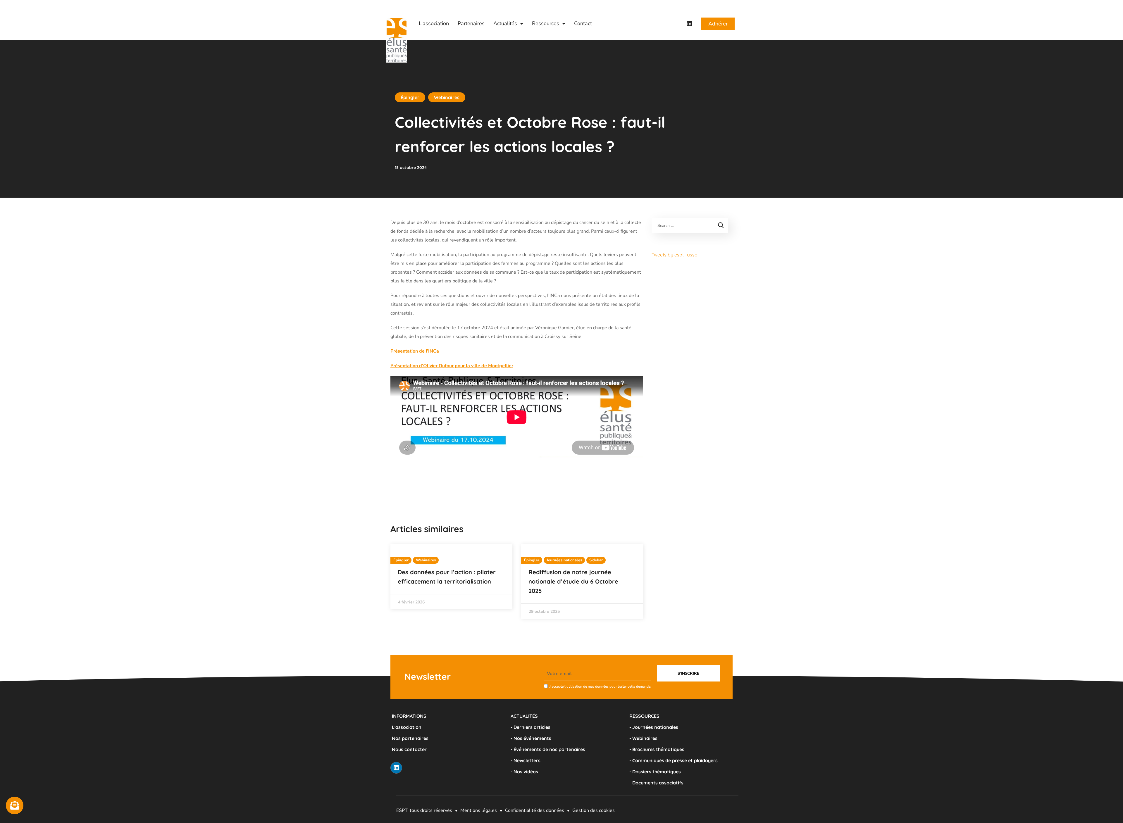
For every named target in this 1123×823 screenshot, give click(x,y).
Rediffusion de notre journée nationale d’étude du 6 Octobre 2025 (573, 581)
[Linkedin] (689, 24)
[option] (451, 576)
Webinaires (446, 97)
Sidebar (596, 560)
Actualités (505, 23)
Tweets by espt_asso (674, 255)
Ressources (545, 23)
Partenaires (471, 23)
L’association (434, 23)
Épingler (410, 97)
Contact (583, 23)
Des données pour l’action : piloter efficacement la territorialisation (447, 576)
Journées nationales (564, 560)
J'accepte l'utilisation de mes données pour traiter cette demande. (600, 686)
